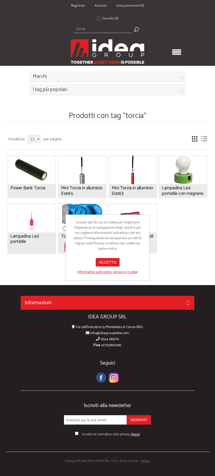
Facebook (101, 378)
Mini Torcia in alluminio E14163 (132, 190)
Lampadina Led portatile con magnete (182, 190)
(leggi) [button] (135, 434)
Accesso (101, 5)
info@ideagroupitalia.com (109, 333)
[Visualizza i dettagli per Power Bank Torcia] (31, 170)
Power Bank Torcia (27, 188)
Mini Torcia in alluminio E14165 (82, 190)
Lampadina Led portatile (24, 239)
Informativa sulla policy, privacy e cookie (107, 272)
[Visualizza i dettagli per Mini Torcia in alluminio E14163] (133, 170)
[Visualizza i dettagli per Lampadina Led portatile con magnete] (183, 170)
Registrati (78, 5)
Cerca (136, 29)
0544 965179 (109, 339)
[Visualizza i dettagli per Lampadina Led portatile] (31, 218)
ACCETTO (107, 262)
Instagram (114, 378)
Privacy (145, 460)
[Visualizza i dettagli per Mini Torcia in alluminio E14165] (82, 170)
